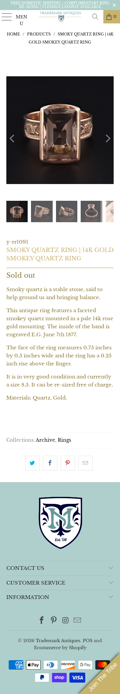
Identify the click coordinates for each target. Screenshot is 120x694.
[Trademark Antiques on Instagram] (66, 621)
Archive (45, 440)
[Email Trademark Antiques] (78, 621)
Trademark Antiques (58, 640)
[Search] (95, 16)
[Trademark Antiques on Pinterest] (54, 621)
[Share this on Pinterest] (68, 463)
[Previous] (12, 138)
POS (87, 640)
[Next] (107, 138)
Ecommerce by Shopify (60, 647)
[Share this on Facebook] (50, 463)
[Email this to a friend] (85, 463)
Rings (64, 440)
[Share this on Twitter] (32, 463)
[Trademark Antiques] (60, 16)
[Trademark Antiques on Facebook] (42, 621)
